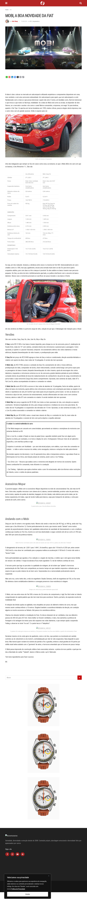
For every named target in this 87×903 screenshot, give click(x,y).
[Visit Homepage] (42, 3)
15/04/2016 (24, 21)
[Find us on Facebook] (7, 854)
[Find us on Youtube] (17, 854)
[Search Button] (81, 3)
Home (6, 9)
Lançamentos (35, 21)
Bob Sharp (15, 21)
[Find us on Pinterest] (23, 854)
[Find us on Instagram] (12, 854)
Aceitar (27, 894)
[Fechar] (48, 876)
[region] (27, 886)
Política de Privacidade (18, 889)
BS (10, 9)
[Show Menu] (6, 3)
